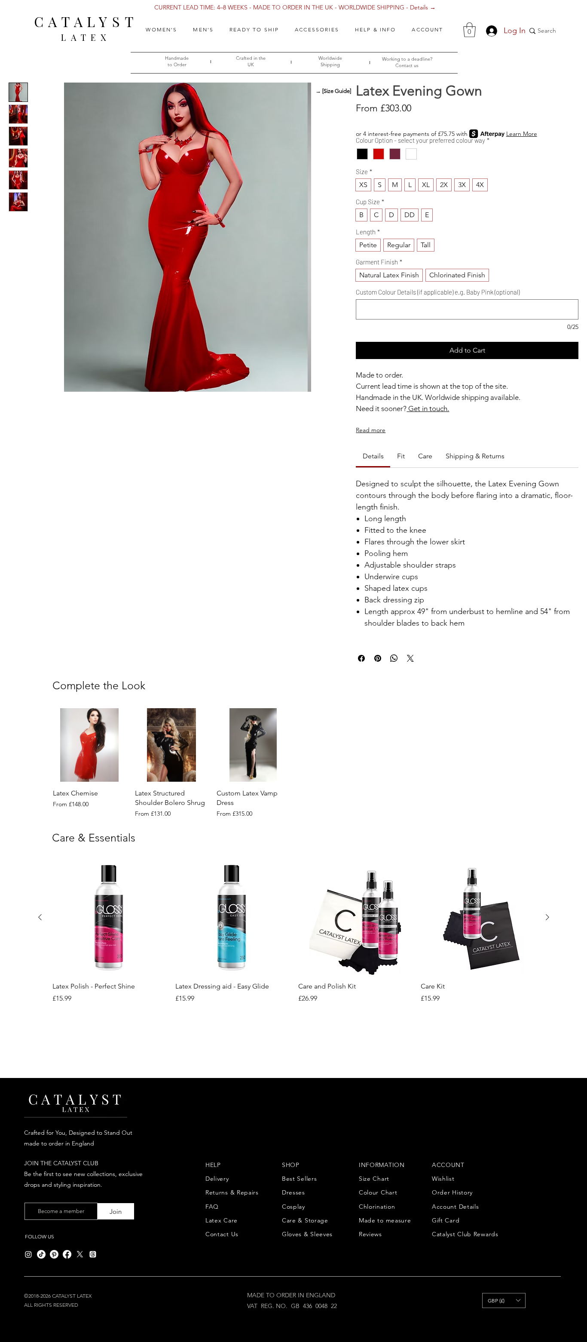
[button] (161, 29)
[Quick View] (89, 745)
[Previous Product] (40, 917)
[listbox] (504, 1300)
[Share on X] (410, 658)
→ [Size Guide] (333, 91)
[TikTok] (41, 1254)
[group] (294, 763)
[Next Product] (547, 917)
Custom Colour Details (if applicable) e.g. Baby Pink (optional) (438, 292)
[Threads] (93, 1254)
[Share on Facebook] (361, 658)
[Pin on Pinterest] (378, 658)
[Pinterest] (54, 1254)
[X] (80, 1254)
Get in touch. (428, 408)
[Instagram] (28, 1254)
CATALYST (86, 21)
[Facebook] (67, 1254)
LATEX (86, 37)
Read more (370, 430)
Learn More (521, 134)
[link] (373, 456)
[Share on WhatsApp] (394, 658)
